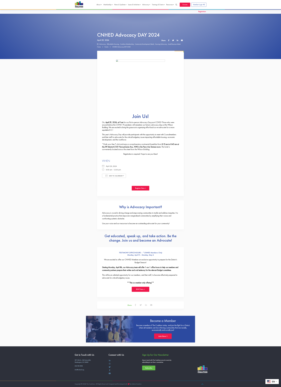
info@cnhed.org (79, 370)
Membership (107, 5)
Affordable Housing (113, 44)
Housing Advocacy (161, 44)
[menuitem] (99, 5)
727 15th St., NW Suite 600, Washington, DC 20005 (83, 361)
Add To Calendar (115, 176)
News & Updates (119, 5)
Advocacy (145, 5)
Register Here (140, 188)
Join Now (162, 336)
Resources (169, 5)
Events (106, 47)
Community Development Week (144, 44)
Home (99, 47)
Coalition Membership (127, 44)
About (98, 5)
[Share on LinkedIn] (177, 40)
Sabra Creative (136, 384)
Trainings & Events (157, 5)
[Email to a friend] (182, 40)
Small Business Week (174, 44)
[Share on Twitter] (173, 40)
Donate (185, 5)
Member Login (198, 5)
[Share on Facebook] (168, 40)
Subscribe (148, 368)
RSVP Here (140, 289)
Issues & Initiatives (133, 5)
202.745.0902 (79, 366)
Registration (202, 11)
